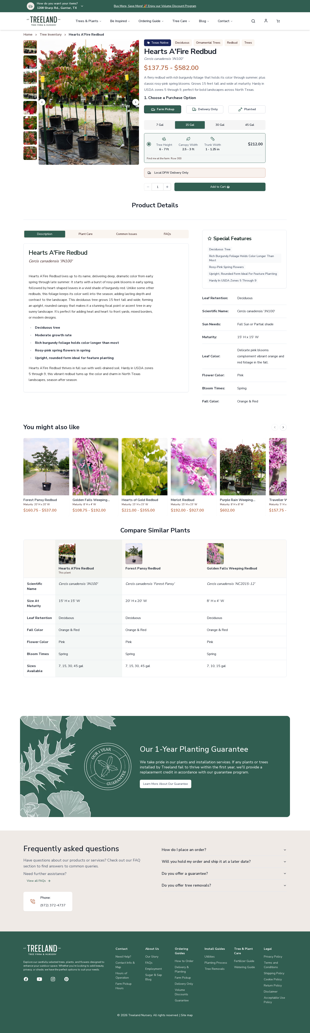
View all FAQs (36, 881)
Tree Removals (215, 969)
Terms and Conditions (271, 965)
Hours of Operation (122, 975)
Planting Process (216, 963)
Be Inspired (118, 21)
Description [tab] (44, 234)
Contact (223, 21)
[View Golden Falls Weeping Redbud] (95, 477)
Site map (187, 1015)
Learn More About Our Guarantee (165, 784)
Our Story (151, 957)
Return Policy (273, 985)
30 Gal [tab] (220, 125)
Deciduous (182, 43)
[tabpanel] (205, 148)
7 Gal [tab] (159, 125)
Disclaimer (271, 992)
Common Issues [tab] (126, 234)
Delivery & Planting (182, 969)
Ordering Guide (149, 21)
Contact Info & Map (125, 965)
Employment (153, 969)
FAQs (148, 963)
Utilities (210, 957)
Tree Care (179, 21)
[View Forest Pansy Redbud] (46, 477)
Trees (248, 43)
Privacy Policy (273, 957)
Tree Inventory (51, 34)
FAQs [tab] (167, 234)
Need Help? (123, 957)
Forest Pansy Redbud (142, 568)
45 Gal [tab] (249, 125)
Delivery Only (184, 984)
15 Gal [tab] (189, 125)
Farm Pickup (183, 978)
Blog (202, 21)
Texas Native (159, 43)
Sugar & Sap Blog (153, 977)
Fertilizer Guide (244, 961)
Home (27, 34)
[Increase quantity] (167, 187)
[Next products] (283, 427)
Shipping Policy (274, 973)
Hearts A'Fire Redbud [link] (86, 34)
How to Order (184, 961)
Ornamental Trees (208, 43)
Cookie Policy (273, 979)
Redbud (232, 43)
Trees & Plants (86, 21)
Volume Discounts (181, 992)
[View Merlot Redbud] (194, 477)
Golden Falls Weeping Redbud (232, 568)
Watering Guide (244, 967)
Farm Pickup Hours (124, 986)
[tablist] (205, 125)
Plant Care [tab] (86, 234)
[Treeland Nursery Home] (42, 950)
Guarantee (182, 1000)
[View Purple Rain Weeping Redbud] (243, 477)
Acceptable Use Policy (274, 1000)
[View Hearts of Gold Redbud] (144, 477)
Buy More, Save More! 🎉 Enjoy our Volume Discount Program (155, 6)
